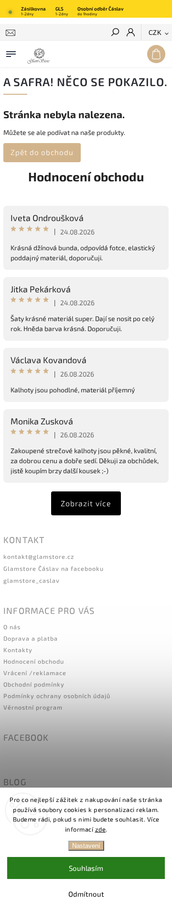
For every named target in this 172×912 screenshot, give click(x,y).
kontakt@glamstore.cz (38, 556)
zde (100, 829)
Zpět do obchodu (42, 152)
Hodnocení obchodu (86, 176)
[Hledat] (115, 33)
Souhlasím (86, 868)
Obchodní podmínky (33, 684)
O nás (12, 627)
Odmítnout (86, 894)
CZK (155, 32)
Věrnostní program (33, 707)
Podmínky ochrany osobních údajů (56, 696)
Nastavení (86, 845)
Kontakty (17, 650)
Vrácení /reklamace (34, 673)
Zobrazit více (86, 503)
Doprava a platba (30, 638)
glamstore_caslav (31, 580)
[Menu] (11, 52)
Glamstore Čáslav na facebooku (53, 568)
